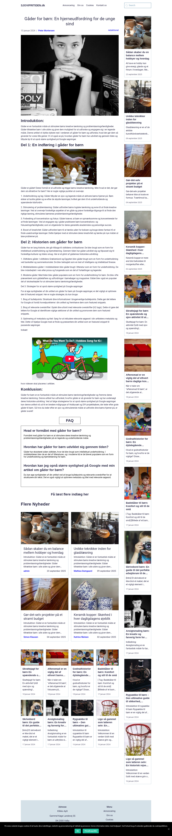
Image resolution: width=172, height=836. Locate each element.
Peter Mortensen (46, 30)
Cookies (90, 5)
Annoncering (69, 5)
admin (27, 571)
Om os (80, 5)
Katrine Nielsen (81, 637)
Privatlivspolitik (91, 831)
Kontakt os (101, 5)
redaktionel (113, 30)
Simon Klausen (31, 637)
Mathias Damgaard (83, 571)
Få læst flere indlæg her (70, 494)
